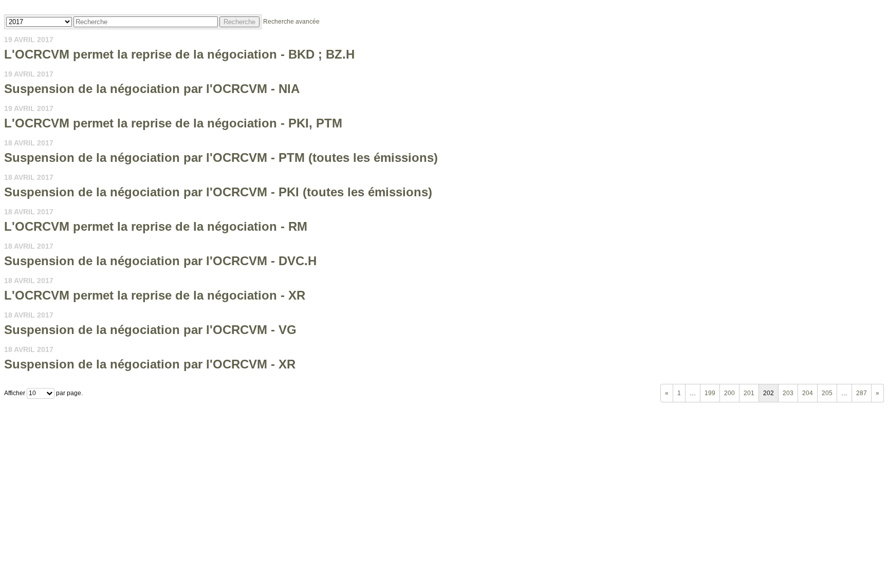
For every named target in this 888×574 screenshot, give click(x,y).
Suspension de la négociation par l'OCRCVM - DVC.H (160, 261)
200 (729, 393)
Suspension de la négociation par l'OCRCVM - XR (149, 364)
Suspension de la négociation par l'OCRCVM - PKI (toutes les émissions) (218, 192)
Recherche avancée (291, 21)
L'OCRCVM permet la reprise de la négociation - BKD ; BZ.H (179, 54)
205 (827, 393)
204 (807, 393)
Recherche (239, 22)
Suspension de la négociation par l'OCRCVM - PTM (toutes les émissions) (221, 157)
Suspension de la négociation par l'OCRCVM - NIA (152, 89)
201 (749, 393)
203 (788, 393)
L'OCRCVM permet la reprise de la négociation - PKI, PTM (173, 123)
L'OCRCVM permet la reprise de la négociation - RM (155, 226)
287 (861, 393)
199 (710, 393)
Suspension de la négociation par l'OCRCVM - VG (150, 330)
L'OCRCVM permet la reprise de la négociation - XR (154, 295)
